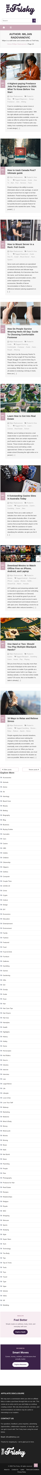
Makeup (5, 1107)
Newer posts (33, 769)
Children (6, 857)
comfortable (11, 347)
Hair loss (6, 1018)
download (32, 578)
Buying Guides (8, 829)
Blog (8, 99)
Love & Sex (7, 1098)
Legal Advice (7, 1084)
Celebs (5, 853)
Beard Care (7, 801)
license (10, 429)
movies (23, 581)
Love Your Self (8, 1102)
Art (4, 792)
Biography (6, 815)
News (5, 1159)
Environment (7, 928)
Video (5, 1296)
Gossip (5, 989)
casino (32, 506)
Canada (23, 180)
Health (5, 1027)
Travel (5, 1277)
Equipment (24, 254)
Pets (4, 1173)
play (21, 659)
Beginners (23, 99)
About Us (7, 1469)
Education (6, 919)
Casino (9, 506)
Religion (5, 1201)
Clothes (5, 872)
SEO (4, 1211)
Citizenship (6, 862)
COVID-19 (6, 886)
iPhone (9, 581)
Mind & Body (7, 1121)
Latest (22, 1469)
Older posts (7, 769)
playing (26, 659)
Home (5, 1046)
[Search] (34, 21)
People (5, 1168)
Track (30, 183)
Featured (6, 942)
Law (4, 1079)
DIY (4, 909)
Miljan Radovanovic (16, 96)
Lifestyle (6, 1093)
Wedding (6, 1305)
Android (24, 578)
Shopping (6, 1215)
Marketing (6, 1112)
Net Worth (6, 1154)
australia (25, 506)
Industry (5, 1065)
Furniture (6, 956)
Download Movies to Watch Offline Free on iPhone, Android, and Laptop (21, 568)
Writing (23, 102)
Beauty (5, 806)
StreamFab (11, 584)
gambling (10, 508)
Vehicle (5, 1291)
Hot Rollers (6, 1055)
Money (5, 1126)
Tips (4, 1258)
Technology (7, 1248)
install (16, 257)
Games (5, 971)
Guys (4, 999)
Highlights (6, 1032)
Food (4, 947)
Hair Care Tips (8, 1008)
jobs (17, 102)
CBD (4, 848)
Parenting (6, 1164)
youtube (26, 584)
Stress (28, 731)
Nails (4, 1150)
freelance (10, 102)
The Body (6, 1253)
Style (4, 1234)
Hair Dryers (7, 1013)
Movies (9, 578)
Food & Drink (7, 952)
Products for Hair (9, 1183)
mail (12, 183)
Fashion (5, 938)
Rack (33, 257)
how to (10, 257)
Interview (6, 1074)
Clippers (6, 867)
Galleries (6, 961)
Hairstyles (6, 1022)
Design (31, 99)
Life (4, 1088)
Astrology (6, 796)
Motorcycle (6, 1131)
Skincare (6, 1220)
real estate (19, 429)
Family (5, 933)
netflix (29, 581)
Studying (6, 1230)
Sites (23, 508)
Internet (5, 1069)
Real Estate (7, 1187)
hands (15, 659)
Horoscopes (7, 1051)
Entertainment (8, 923)
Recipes (5, 1192)
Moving (5, 1140)
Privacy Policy (21, 1472)
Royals (5, 1206)
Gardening (6, 975)
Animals (5, 782)
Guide (30, 180)
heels (34, 347)
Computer (6, 876)
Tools (4, 1267)
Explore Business (20, 1364)
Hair (4, 1004)
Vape (4, 1286)
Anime (5, 787)
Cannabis (6, 834)
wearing (17, 350)
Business (6, 825)
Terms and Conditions (32, 1469)
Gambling (6, 966)
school (26, 429)
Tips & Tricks (7, 1263)
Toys (4, 1272)
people (9, 350)
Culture (5, 900)
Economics (6, 914)
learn (30, 426)
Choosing (24, 344)
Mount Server (25, 257)
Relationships (7, 1197)
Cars (4, 839)
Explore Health (20, 1332)
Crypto (5, 895)
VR (4, 1300)
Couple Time (7, 881)
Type (4, 1281)
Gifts (4, 980)
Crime (5, 890)
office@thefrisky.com (12, 1437)
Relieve (15, 731)
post (16, 183)
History (5, 1036)
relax (9, 731)
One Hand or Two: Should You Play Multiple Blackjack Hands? (21, 647)
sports (22, 731)
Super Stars (7, 1239)
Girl (4, 985)
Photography (7, 1178)
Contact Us (15, 1469)
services (23, 183)
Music (5, 1145)
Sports (5, 1225)
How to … (6, 1060)
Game (18, 508)
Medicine (6, 1117)
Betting (5, 810)
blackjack (25, 656)
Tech (4, 1244)
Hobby (5, 1041)
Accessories (7, 777)
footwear (21, 347)
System (10, 259)
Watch (19, 584)
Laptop (16, 581)
